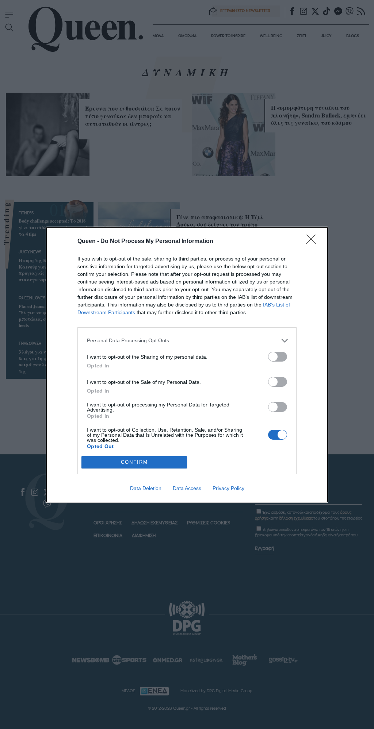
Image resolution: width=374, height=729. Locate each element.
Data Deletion (145, 488)
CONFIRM (134, 462)
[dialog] (187, 364)
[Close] (313, 241)
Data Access (187, 488)
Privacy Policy (228, 488)
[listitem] (187, 340)
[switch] (277, 357)
